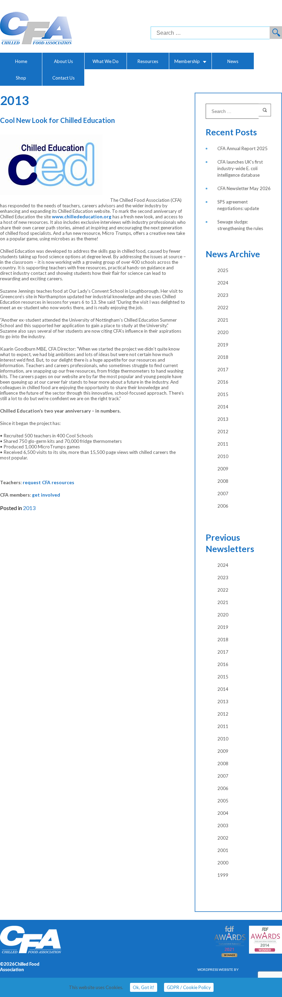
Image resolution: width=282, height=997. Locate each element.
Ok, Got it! (143, 987)
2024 (222, 282)
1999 (222, 875)
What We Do (106, 61)
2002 (222, 838)
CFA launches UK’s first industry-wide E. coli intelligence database (240, 168)
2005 (222, 800)
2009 (222, 468)
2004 (222, 813)
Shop (21, 78)
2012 (222, 431)
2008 (222, 481)
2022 (222, 307)
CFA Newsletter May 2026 (244, 188)
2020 (222, 332)
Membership (187, 61)
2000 (222, 862)
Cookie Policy (189, 987)
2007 (222, 493)
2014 (222, 406)
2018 (222, 357)
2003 (222, 825)
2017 (222, 369)
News (232, 61)
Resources (148, 61)
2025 (222, 270)
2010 (222, 456)
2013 (29, 508)
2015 (222, 394)
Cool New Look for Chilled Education (57, 120)
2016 (222, 382)
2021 (222, 320)
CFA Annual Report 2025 (242, 148)
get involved (46, 495)
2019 (222, 344)
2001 (222, 850)
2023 (222, 295)
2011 (222, 444)
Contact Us (63, 78)
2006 (222, 506)
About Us (63, 61)
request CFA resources (48, 482)
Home (21, 61)
